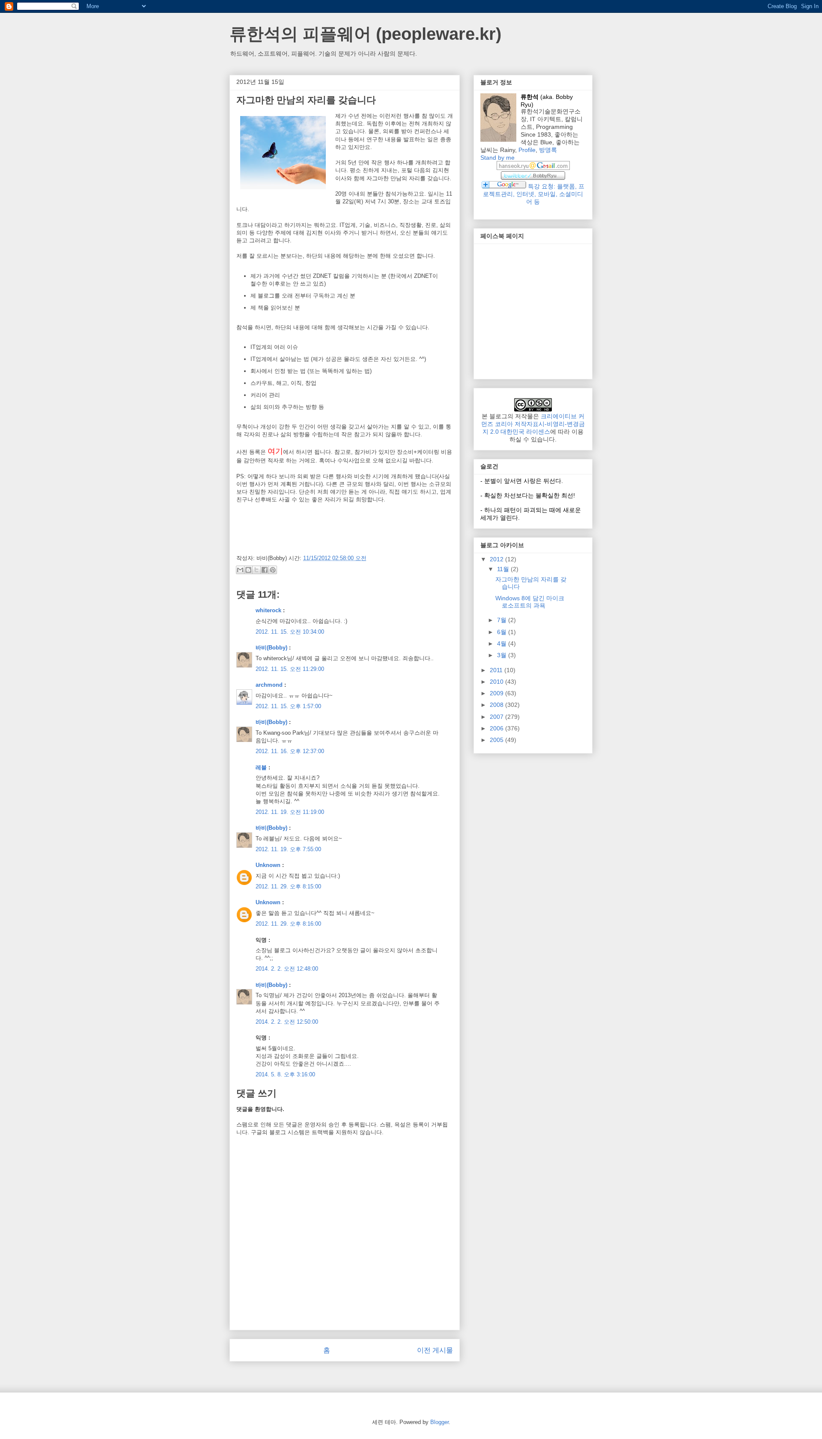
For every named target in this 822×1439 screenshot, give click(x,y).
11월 (504, 569)
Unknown (268, 865)
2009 (497, 693)
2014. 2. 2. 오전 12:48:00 (287, 968)
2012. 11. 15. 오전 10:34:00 (290, 632)
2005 (497, 739)
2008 (497, 704)
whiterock (268, 610)
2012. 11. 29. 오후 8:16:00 (288, 924)
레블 (261, 767)
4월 (502, 643)
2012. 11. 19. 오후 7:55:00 (288, 849)
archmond (269, 685)
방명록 (548, 149)
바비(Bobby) (271, 647)
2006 (497, 728)
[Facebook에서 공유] (264, 570)
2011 (497, 670)
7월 (502, 620)
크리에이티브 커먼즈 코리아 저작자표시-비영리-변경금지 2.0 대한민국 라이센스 (533, 424)
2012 (497, 559)
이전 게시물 (435, 1350)
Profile (527, 149)
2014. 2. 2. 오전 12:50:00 (287, 1022)
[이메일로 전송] (240, 570)
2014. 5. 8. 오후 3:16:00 (285, 1074)
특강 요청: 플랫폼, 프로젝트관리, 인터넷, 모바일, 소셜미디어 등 (533, 194)
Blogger (439, 1422)
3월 (502, 655)
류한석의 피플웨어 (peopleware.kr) (365, 33)
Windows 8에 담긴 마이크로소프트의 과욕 (529, 602)
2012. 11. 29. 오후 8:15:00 (288, 886)
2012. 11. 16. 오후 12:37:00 (290, 751)
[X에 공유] (256, 570)
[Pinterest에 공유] (272, 570)
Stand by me (497, 157)
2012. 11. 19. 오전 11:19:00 (290, 812)
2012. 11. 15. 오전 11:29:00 (290, 669)
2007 (497, 716)
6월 (502, 632)
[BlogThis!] (248, 570)
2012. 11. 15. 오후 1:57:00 (288, 706)
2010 (497, 681)
